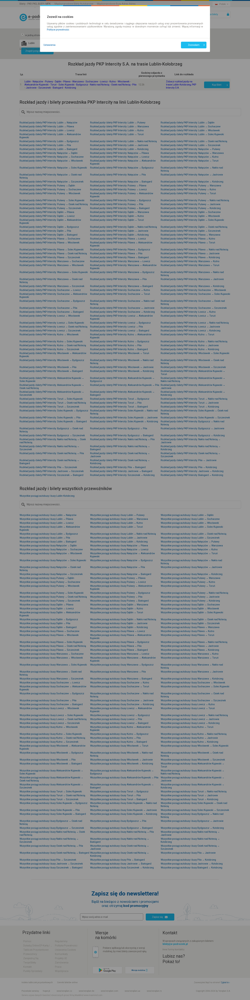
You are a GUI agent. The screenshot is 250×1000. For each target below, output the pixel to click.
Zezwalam (193, 45)
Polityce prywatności (58, 29)
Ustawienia (49, 45)
